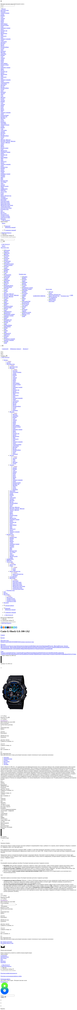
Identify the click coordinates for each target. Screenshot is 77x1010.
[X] (8, 627)
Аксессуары (13, 564)
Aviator (29, 646)
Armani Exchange (23, 646)
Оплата (5, 763)
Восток (21, 647)
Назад (9, 361)
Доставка (6, 764)
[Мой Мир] (6, 627)
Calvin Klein (41, 646)
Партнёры (3, 962)
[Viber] (10, 627)
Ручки (14, 568)
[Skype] (14, 627)
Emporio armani (51, 647)
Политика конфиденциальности (9, 973)
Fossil (56, 647)
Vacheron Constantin (44, 648)
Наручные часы (14, 366)
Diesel (42, 647)
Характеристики (8, 758)
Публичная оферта (5, 979)
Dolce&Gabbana (27, 647)
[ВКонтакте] (1, 627)
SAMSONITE (11, 641)
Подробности (4, 720)
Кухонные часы (24, 641)
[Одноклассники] (4, 627)
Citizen (39, 647)
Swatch (33, 647)
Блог (2, 959)
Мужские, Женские (53, 646)
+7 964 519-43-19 (5, 220)
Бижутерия (15, 581)
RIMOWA (17, 641)
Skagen (37, 648)
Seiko (28, 648)
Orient (16, 648)
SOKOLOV (33, 648)
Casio (36, 646)
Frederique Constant (15, 652)
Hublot (6, 648)
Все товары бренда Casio (7, 943)
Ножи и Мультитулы (18, 574)
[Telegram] (16, 627)
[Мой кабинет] (1, 350)
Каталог (9, 362)
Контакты (3, 961)
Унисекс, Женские (10, 647)
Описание (6, 757)
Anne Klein (16, 646)
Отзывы (6, 760)
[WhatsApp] (12, 627)
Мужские (15, 371)
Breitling (33, 646)
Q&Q (26, 648)
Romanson (36, 652)
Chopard (46, 646)
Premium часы (13, 537)
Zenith (50, 648)
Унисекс (15, 467)
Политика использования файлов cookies (11, 976)
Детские (15, 458)
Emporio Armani (42, 654)
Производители (5, 957)
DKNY (45, 647)
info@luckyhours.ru (6, 232)
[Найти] (2, 7)
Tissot (36, 647)
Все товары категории (6, 941)
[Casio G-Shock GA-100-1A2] (15, 709)
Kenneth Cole (11, 648)
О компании (4, 955)
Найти (2, 997)
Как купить (9, 597)
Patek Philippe (21, 648)
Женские (15, 414)
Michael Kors (61, 647)
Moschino (17, 647)
